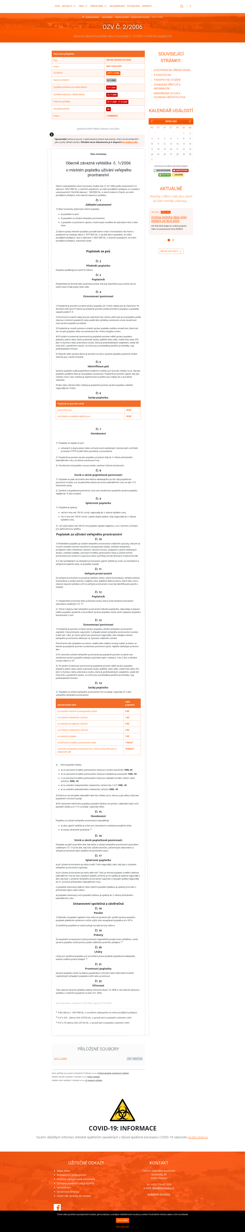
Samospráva (182, 170)
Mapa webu (63, 1170)
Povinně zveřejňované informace (76, 1179)
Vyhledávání (64, 1187)
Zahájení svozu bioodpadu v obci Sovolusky (170, 219)
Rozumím (123, 1220)
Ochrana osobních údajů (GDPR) (75, 1183)
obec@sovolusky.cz (163, 1188)
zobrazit (112, 116)
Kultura (166, 175)
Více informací (122, 1226)
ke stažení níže (130, 142)
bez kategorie (163, 170)
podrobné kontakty (159, 1194)
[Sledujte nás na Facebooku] (57, 1207)
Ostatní (179, 175)
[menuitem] (172, 70)
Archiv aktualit (169, 251)
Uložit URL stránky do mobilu (74, 1196)
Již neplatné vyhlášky (93, 1080)
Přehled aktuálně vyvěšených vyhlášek (113, 1073)
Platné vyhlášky (93, 1077)
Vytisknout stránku (68, 1191)
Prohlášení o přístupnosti (71, 1175)
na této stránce (198, 1137)
